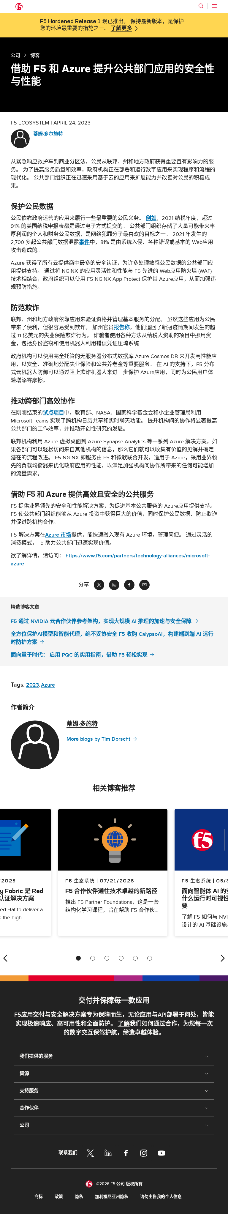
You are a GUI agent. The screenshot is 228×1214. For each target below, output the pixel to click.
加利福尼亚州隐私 (111, 1196)
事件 (84, 242)
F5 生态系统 (80, 881)
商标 (38, 1196)
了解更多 (121, 28)
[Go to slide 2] (92, 958)
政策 (59, 1196)
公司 (15, 55)
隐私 (79, 1196)
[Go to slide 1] (78, 958)
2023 (32, 685)
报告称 (122, 327)
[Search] (201, 6)
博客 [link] (35, 55)
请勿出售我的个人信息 (161, 1196)
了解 (124, 1023)
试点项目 (53, 413)
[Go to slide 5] (135, 958)
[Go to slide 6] (149, 958)
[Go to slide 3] (106, 958)
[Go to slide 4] (121, 958)
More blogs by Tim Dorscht (98, 739)
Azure (48, 685)
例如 (151, 218)
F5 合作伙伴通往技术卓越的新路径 (111, 891)
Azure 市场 (58, 535)
